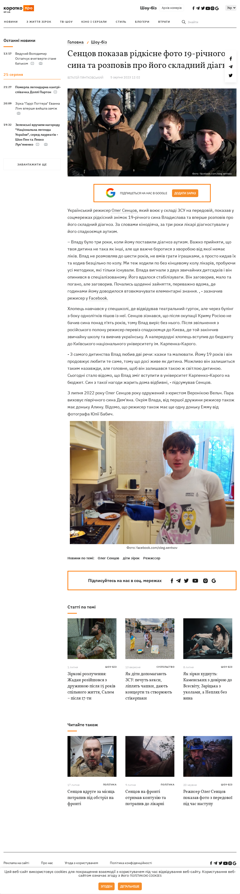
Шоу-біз (148, 8)
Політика (110, 784)
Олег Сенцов (124, 210)
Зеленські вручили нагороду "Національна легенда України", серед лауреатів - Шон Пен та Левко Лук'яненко (37, 135)
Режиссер (151, 558)
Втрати (164, 21)
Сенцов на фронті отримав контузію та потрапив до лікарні (145, 798)
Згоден (106, 886)
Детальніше (129, 886)
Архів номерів (172, 8)
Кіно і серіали (94, 21)
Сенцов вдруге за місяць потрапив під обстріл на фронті (91, 798)
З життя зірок (38, 21)
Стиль (121, 21)
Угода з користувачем (81, 863)
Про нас (47, 863)
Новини (11, 21)
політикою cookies (146, 875)
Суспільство (165, 666)
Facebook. (98, 298)
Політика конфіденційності (131, 863)
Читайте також (83, 724)
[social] (172, 580)
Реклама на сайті (16, 863)
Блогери (142, 21)
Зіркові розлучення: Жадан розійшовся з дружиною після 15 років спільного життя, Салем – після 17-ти (91, 686)
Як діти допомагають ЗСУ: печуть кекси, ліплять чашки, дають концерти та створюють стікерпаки (148, 686)
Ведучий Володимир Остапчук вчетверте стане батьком (35, 58)
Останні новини (19, 40)
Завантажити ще (32, 164)
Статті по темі (82, 607)
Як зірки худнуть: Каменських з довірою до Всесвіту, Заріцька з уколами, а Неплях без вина (207, 686)
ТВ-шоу (66, 21)
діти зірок (131, 558)
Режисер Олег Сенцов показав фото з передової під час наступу (207, 798)
